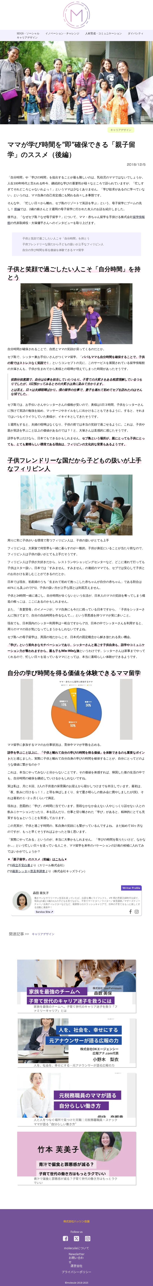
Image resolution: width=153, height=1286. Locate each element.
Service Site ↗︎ (44, 911)
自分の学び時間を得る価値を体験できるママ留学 (53, 250)
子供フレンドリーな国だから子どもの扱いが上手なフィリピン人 (63, 244)
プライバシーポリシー (76, 1272)
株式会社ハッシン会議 (76, 1221)
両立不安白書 (21, 865)
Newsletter (76, 1254)
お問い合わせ (76, 1259)
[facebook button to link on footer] (65, 1239)
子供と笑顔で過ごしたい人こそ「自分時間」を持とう (56, 238)
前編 (17, 209)
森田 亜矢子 (41, 893)
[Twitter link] (76, 1239)
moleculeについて (76, 1248)
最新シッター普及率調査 (28, 871)
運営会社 (76, 1265)
